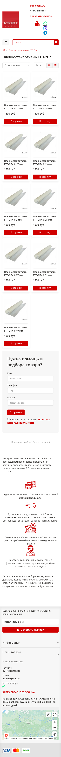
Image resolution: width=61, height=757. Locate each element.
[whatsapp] (3, 686)
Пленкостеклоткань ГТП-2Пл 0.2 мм (15, 218)
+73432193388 (13, 670)
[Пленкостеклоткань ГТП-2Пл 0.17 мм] (16, 142)
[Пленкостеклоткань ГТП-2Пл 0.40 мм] (16, 309)
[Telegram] (45, 33)
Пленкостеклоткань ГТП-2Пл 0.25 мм (44, 218)
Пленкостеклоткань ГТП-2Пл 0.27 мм (15, 273)
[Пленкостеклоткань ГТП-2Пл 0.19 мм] (45, 142)
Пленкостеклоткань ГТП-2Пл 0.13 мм (15, 107)
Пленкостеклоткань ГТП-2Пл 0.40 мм (15, 329)
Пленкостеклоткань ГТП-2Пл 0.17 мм (15, 162)
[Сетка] (49, 65)
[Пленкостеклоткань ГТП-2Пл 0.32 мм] (45, 253)
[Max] (45, 28)
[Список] (55, 65)
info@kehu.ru (13, 678)
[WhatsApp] (45, 23)
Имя (9, 373)
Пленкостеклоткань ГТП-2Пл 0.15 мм (44, 107)
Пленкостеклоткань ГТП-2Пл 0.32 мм (44, 273)
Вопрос (11, 397)
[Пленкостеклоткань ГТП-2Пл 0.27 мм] (16, 253)
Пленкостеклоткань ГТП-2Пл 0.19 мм (44, 162)
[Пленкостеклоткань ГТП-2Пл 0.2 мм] (16, 198)
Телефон (12, 385)
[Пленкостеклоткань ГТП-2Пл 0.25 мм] (45, 198)
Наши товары (11, 652)
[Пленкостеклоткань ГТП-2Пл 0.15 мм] (45, 86)
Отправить (16, 412)
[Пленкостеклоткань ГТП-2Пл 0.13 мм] (16, 86)
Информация (11, 643)
